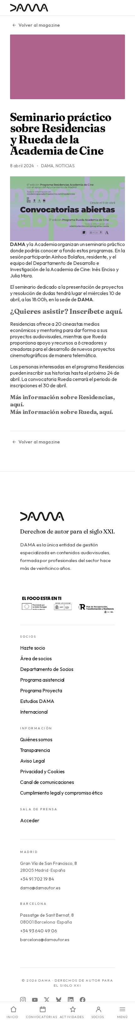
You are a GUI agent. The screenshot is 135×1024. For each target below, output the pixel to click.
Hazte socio (32, 648)
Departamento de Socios (46, 669)
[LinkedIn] (70, 1000)
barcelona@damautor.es (44, 939)
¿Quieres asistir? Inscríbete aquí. (66, 311)
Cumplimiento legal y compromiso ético (61, 793)
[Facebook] (82, 1000)
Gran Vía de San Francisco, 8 (48, 863)
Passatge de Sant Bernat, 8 (47, 915)
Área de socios (36, 658)
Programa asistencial (42, 680)
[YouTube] (35, 1000)
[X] (47, 1000)
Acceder (29, 820)
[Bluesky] (59, 1000)
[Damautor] (67, 520)
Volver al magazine (39, 25)
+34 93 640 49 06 (38, 931)
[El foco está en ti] (67, 604)
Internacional (34, 712)
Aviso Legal (32, 761)
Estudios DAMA (37, 701)
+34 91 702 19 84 (37, 879)
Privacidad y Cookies (42, 771)
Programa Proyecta (41, 690)
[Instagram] (23, 1000)
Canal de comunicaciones (47, 782)
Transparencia (35, 750)
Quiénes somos (36, 739)
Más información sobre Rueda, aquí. (61, 411)
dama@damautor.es (40, 888)
